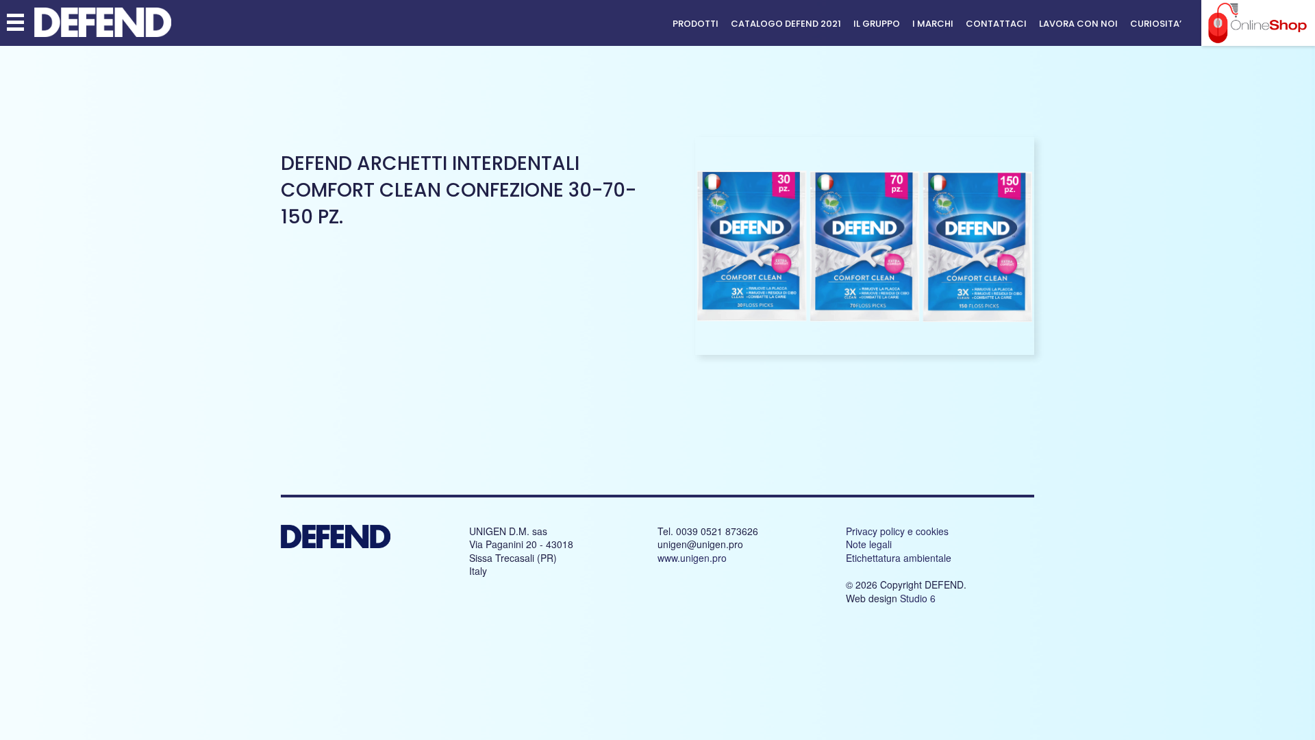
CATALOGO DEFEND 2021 (786, 23)
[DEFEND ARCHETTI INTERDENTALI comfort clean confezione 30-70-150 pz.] (864, 351)
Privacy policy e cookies (897, 531)
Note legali (869, 544)
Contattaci (996, 23)
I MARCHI (932, 23)
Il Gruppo (876, 23)
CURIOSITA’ (1155, 23)
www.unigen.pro (692, 558)
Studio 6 (918, 598)
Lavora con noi (1078, 23)
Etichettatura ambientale (898, 558)
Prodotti (695, 23)
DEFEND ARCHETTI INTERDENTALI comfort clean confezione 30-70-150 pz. (458, 190)
